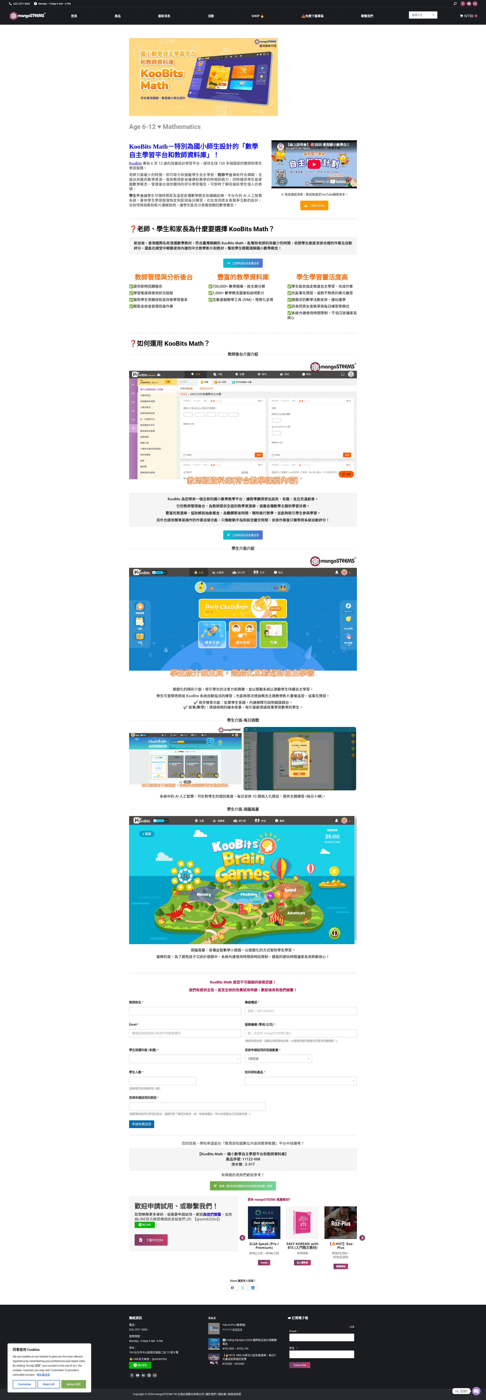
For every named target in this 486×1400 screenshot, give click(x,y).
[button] (242, 1238)
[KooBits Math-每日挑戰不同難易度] (185, 758)
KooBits (135, 163)
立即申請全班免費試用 (245, 263)
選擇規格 (340, 1266)
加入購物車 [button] (302, 1262)
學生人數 (136, 1072)
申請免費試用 (141, 1124)
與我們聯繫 (212, 1214)
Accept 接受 (73, 1384)
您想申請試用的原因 (144, 1097)
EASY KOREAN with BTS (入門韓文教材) (302, 1245)
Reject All (48, 1384)
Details (264, 1262)
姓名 (293, 1348)
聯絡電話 (252, 1002)
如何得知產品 (255, 1072)
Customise (24, 1384)
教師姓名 (136, 1002)
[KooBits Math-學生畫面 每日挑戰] (300, 758)
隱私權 (222, 1394)
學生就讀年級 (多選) (144, 1050)
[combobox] (185, 1059)
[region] (49, 1367)
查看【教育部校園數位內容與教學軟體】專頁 (245, 1186)
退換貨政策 (234, 1394)
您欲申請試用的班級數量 (262, 1050)
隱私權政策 (43, 1374)
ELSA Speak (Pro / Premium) (264, 1245)
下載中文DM (317, 205)
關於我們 (211, 1394)
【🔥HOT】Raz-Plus (340, 1245)
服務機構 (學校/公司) (260, 1024)
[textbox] (184, 1059)
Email (134, 1024)
